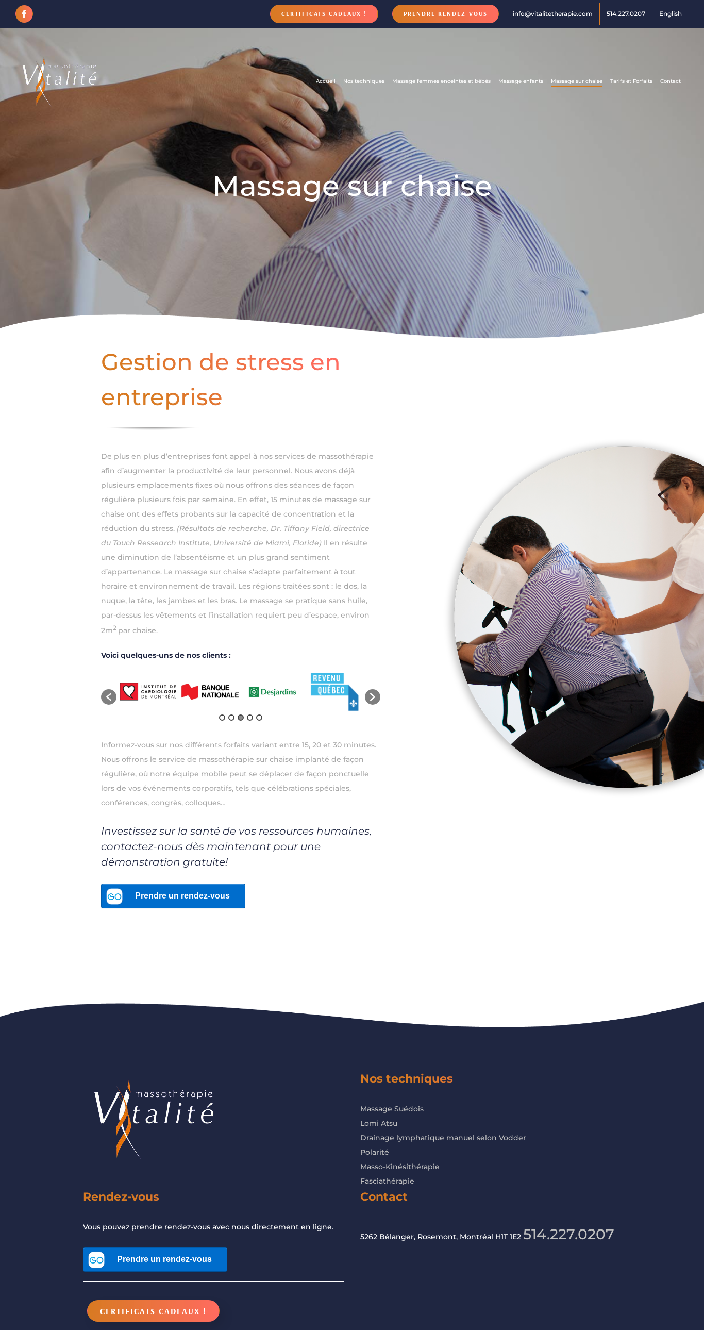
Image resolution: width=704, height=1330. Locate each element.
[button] (108, 697)
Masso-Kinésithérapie (400, 1166)
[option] (147, 691)
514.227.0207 (568, 1234)
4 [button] (250, 717)
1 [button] (222, 717)
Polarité (374, 1152)
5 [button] (259, 717)
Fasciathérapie (387, 1181)
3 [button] (241, 717)
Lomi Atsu (378, 1123)
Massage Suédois (392, 1108)
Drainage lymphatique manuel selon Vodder (443, 1137)
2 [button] (231, 717)
